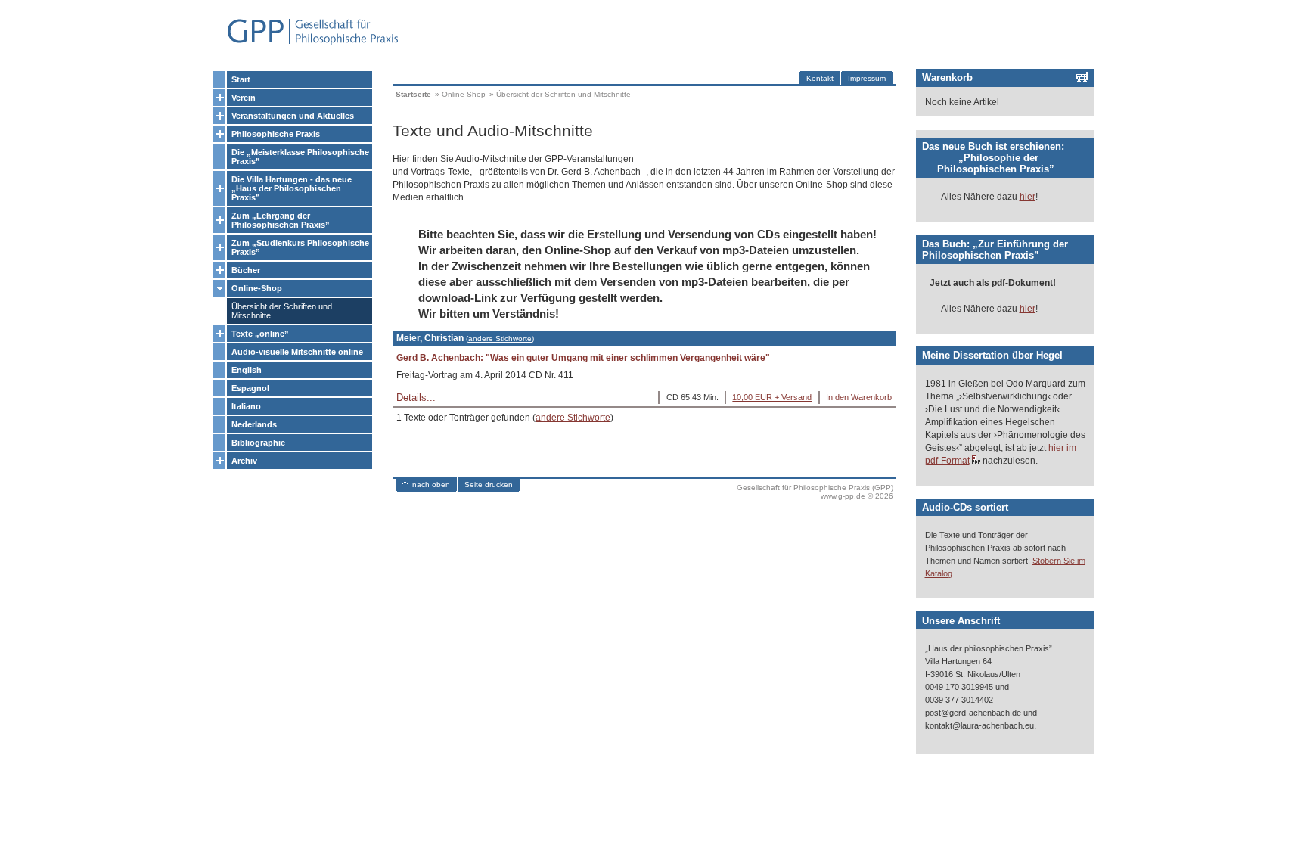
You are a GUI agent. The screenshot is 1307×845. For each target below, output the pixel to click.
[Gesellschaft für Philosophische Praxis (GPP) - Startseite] (306, 43)
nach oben (431, 484)
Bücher (245, 270)
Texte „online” (260, 333)
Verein (243, 97)
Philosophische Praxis (275, 133)
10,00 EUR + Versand (772, 397)
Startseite (413, 94)
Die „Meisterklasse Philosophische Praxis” (300, 157)
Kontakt (820, 78)
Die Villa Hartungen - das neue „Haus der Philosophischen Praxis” (291, 188)
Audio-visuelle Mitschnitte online (297, 351)
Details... (416, 397)
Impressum (867, 78)
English (246, 369)
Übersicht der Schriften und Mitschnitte (281, 311)
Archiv (244, 460)
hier (1027, 196)
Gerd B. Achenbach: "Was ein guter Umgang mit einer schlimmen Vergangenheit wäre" (583, 358)
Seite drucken (488, 484)
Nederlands (254, 424)
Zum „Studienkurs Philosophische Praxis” (300, 247)
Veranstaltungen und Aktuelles (292, 115)
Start (240, 79)
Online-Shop (256, 288)
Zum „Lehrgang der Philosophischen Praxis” (280, 220)
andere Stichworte (500, 338)
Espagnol (250, 388)
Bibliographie (258, 442)
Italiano (246, 406)
